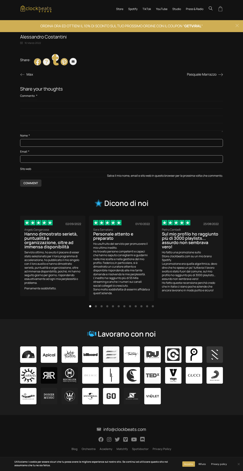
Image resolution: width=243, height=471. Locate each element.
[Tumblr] (55, 57)
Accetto (188, 464)
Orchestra (89, 449)
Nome (25, 135)
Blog (75, 449)
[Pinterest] (64, 61)
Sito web (25, 169)
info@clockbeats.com (124, 429)
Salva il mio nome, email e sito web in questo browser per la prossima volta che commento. (165, 176)
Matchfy (122, 449)
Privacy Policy (162, 449)
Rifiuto (202, 464)
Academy (106, 449)
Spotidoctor (140, 449)
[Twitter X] (46, 61)
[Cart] (220, 9)
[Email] (73, 61)
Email (24, 151)
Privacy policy (219, 464)
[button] (90, 306)
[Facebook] (37, 61)
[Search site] (211, 8)
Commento (28, 96)
